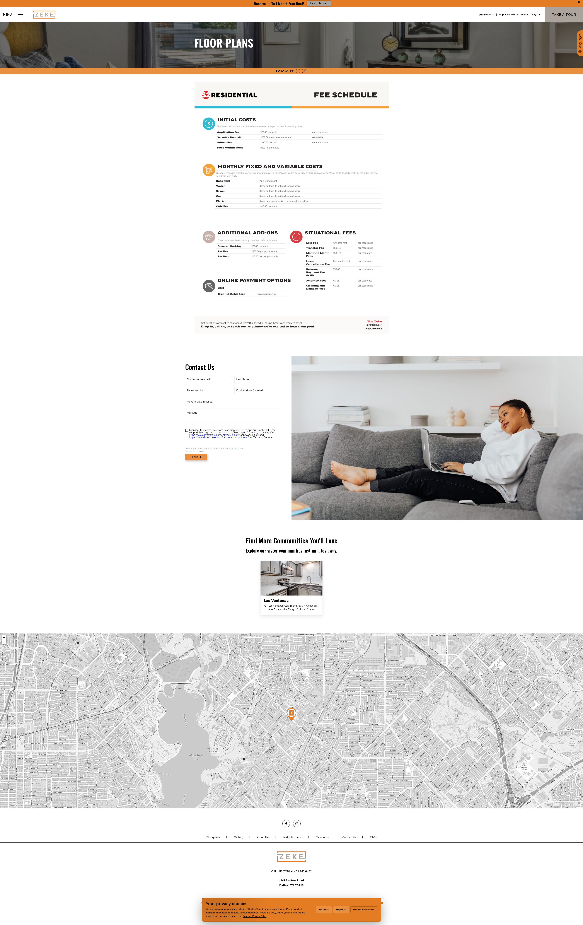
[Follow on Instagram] (304, 71)
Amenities (263, 837)
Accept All (324, 909)
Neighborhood (292, 837)
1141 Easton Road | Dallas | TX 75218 (519, 14)
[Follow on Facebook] (298, 71)
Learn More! (319, 3)
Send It (196, 457)
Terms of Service (192, 451)
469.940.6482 (486, 14)
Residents (322, 837)
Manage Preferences (363, 909)
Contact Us (349, 837)
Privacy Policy (234, 448)
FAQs (373, 837)
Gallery (238, 837)
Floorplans (213, 837)
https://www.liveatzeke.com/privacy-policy (214, 434)
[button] (291, 714)
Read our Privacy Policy (254, 916)
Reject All (341, 909)
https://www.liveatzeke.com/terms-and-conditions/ (219, 437)
